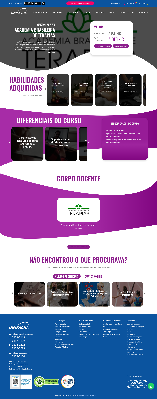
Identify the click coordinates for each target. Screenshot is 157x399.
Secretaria (100, 12)
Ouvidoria (131, 347)
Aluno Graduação (133, 324)
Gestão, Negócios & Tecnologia (110, 330)
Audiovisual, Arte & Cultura (113, 324)
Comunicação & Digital (111, 334)
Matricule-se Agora (103, 46)
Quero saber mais (120, 46)
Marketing (59, 342)
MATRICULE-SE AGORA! (80, 3)
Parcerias (106, 337)
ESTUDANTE (129, 3)
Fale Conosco (132, 344)
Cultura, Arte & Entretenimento (85, 325)
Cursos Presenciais (66, 276)
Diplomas (130, 352)
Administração (60, 324)
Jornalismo (59, 339)
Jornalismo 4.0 (84, 332)
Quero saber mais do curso (78, 247)
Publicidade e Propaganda (64, 344)
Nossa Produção (127, 12)
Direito (57, 337)
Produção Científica (134, 342)
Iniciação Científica (134, 339)
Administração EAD (62, 326)
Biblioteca (131, 334)
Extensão (87, 12)
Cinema (58, 329)
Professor (131, 329)
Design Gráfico (60, 332)
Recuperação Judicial (135, 355)
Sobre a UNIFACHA (40, 12)
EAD (129, 332)
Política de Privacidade (87, 395)
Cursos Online (93, 276)
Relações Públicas (61, 347)
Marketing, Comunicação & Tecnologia (89, 335)
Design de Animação (62, 334)
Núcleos (112, 12)
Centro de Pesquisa (134, 337)
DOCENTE (142, 3)
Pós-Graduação (72, 12)
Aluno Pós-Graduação (135, 326)
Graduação (57, 12)
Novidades (143, 12)
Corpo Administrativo (135, 349)
